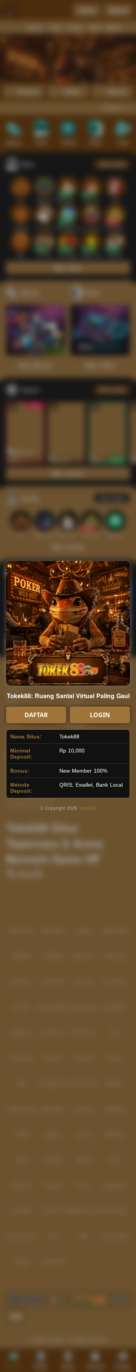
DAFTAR (36, 715)
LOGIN (100, 715)
